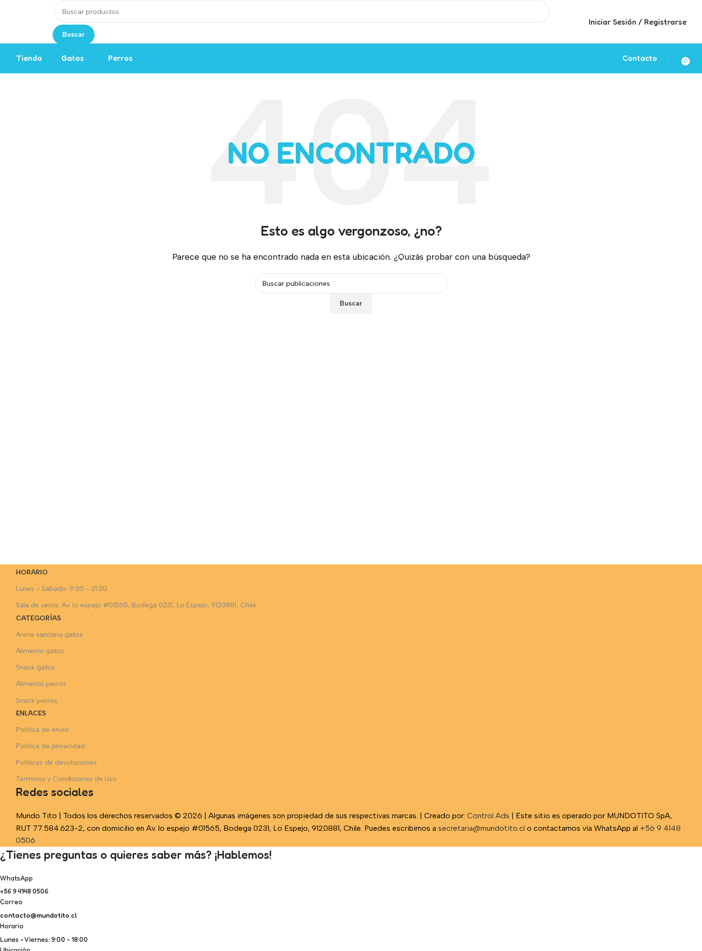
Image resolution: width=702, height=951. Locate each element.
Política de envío (42, 730)
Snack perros (36, 701)
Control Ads (488, 815)
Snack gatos (35, 667)
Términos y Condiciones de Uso (66, 779)
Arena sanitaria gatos (49, 634)
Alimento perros (41, 684)
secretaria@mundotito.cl (481, 828)
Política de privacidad (50, 746)
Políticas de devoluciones (56, 762)
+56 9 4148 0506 (24, 891)
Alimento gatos (40, 651)
